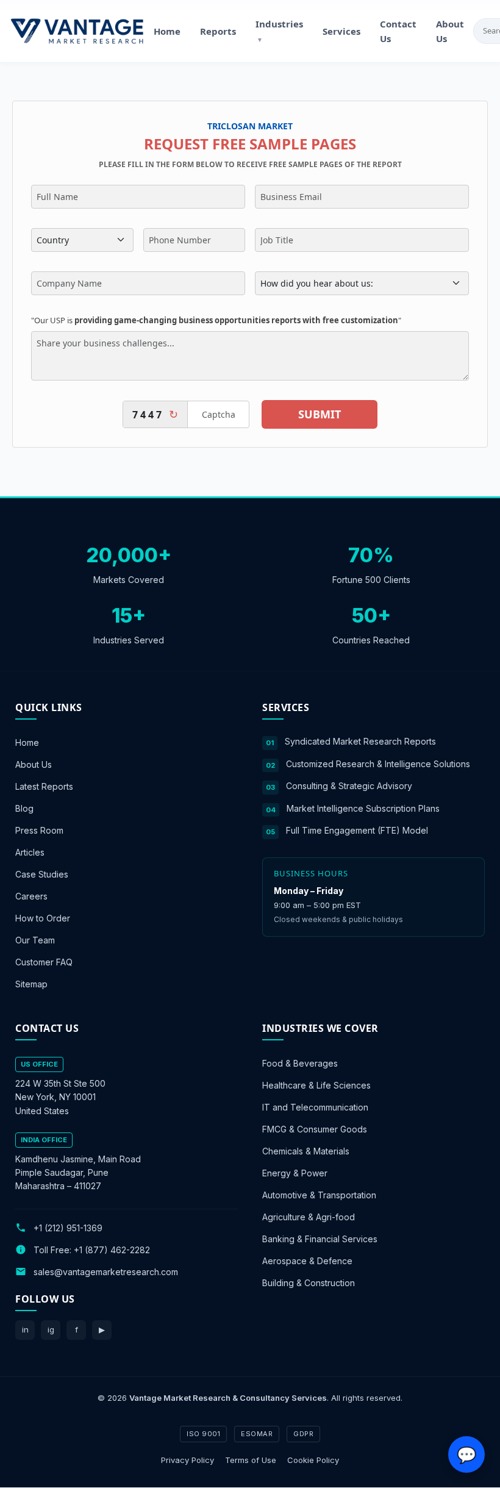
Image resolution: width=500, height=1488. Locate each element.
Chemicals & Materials (305, 1151)
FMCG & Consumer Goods (314, 1130)
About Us (450, 31)
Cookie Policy (313, 1460)
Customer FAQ (44, 962)
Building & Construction (308, 1283)
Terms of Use (250, 1460)
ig (51, 1329)
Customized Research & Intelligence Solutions (378, 764)
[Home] (77, 31)
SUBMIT (319, 414)
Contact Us (398, 31)
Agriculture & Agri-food (308, 1217)
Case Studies (41, 874)
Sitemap (31, 984)
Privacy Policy (187, 1460)
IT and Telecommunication (315, 1108)
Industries (279, 31)
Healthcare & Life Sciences (316, 1086)
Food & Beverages (300, 1064)
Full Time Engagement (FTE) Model (357, 830)
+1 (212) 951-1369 (68, 1228)
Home (167, 31)
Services (341, 31)
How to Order (42, 918)
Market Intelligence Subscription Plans (363, 808)
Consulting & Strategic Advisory (349, 786)
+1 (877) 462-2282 (112, 1250)
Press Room (39, 830)
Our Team (35, 940)
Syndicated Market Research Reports (360, 741)
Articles (30, 852)
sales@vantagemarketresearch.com (106, 1272)
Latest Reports (44, 786)
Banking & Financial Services (319, 1239)
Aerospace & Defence (307, 1261)
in (25, 1329)
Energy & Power (294, 1173)
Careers (31, 896)
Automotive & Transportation (319, 1195)
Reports (218, 31)
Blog (24, 808)
